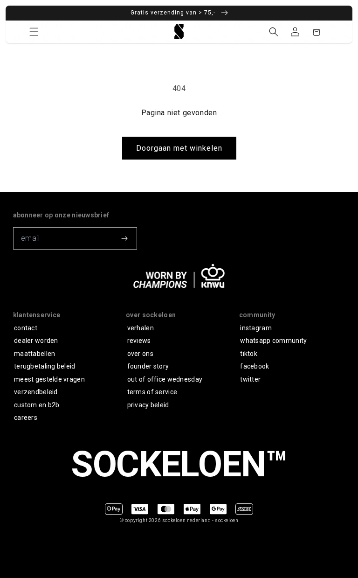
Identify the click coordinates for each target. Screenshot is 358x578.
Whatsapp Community (273, 340)
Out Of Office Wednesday (164, 379)
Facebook (254, 366)
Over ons (140, 353)
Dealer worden (36, 340)
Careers (25, 417)
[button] (34, 31)
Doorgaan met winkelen (179, 148)
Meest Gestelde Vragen (49, 379)
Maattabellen (34, 353)
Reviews (139, 340)
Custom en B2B (37, 405)
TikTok (248, 353)
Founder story (148, 366)
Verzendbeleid (36, 392)
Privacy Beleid (148, 405)
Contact (25, 328)
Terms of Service (152, 392)
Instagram (256, 328)
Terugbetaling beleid (45, 366)
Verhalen (140, 328)
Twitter (250, 379)
